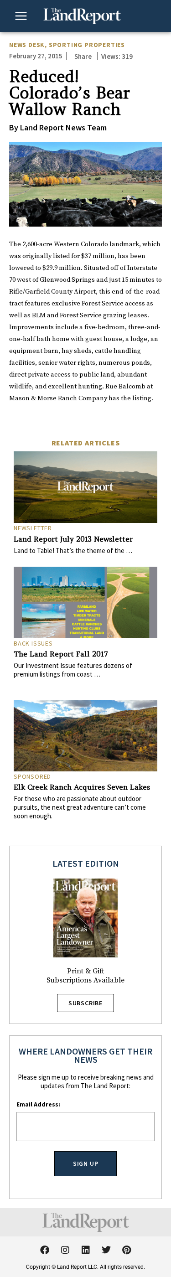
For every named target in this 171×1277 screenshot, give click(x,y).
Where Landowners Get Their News (85, 1055)
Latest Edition (85, 863)
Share (83, 56)
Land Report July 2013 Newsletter (73, 538)
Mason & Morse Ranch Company (58, 398)
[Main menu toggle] (21, 16)
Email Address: (38, 1104)
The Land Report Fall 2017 (61, 653)
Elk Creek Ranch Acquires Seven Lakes (82, 786)
